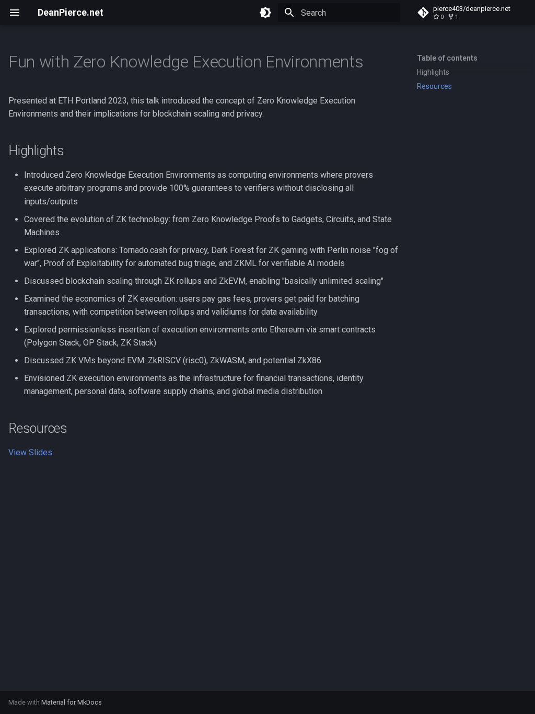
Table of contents (447, 58)
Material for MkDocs (71, 702)
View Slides (30, 452)
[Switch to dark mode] (265, 12)
